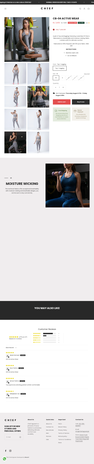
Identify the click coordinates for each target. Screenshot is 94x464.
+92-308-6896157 (80, 425)
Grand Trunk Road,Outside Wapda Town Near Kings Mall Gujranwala (82, 438)
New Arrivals (50, 430)
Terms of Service (63, 433)
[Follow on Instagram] (10, 451)
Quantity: (56, 83)
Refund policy (62, 436)
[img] (10, 353)
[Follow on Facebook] (5, 451)
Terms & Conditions (64, 439)
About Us (49, 424)
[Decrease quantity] (55, 87)
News (60, 443)
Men (47, 433)
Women (48, 436)
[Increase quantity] (63, 87)
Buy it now (80, 102)
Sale (47, 439)
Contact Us (49, 427)
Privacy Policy (62, 430)
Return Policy (62, 427)
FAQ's (60, 424)
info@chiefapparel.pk (82, 431)
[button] (37, 333)
